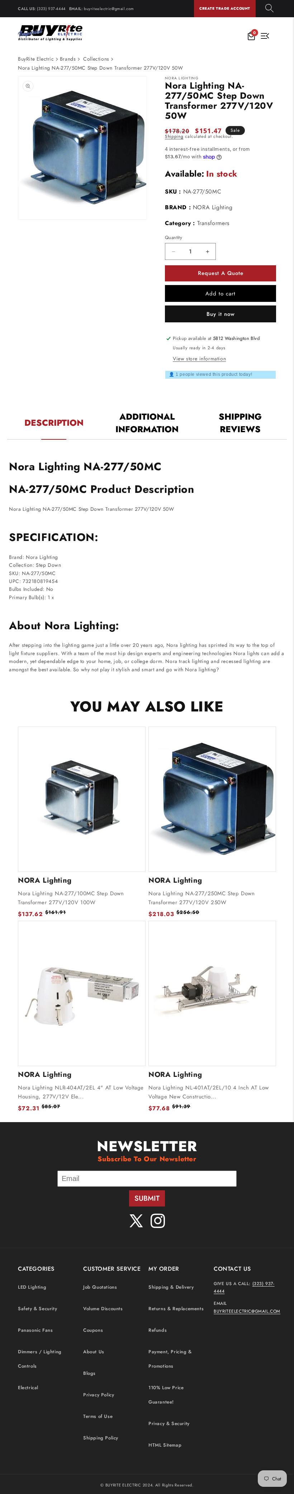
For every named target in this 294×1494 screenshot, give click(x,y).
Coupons (93, 1330)
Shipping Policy (100, 1437)
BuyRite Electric (36, 58)
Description (54, 422)
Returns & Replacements (176, 1308)
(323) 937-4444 (51, 8)
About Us (93, 1351)
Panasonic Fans (35, 1330)
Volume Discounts (103, 1308)
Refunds (157, 1330)
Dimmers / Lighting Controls (40, 1358)
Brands (68, 58)
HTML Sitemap (164, 1445)
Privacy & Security (169, 1423)
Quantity (173, 237)
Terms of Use (98, 1416)
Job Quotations (100, 1287)
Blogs (89, 1373)
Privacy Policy (98, 1394)
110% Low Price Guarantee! (166, 1394)
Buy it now (221, 314)
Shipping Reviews (240, 422)
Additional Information (147, 422)
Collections (96, 58)
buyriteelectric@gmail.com (109, 8)
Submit (147, 1198)
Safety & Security (37, 1308)
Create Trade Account (224, 8)
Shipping (174, 136)
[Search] (269, 8)
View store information (199, 358)
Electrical (28, 1387)
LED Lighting (32, 1287)
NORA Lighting (213, 207)
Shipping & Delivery (171, 1287)
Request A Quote (220, 273)
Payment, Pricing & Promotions (170, 1358)
